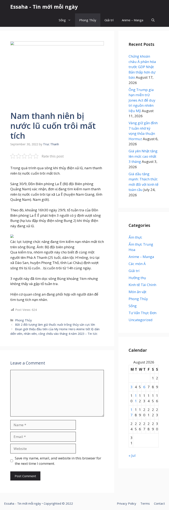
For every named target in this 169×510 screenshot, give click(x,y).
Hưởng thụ (137, 277)
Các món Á (137, 263)
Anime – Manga (132, 20)
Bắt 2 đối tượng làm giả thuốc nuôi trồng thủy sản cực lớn (55, 325)
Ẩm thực (135, 237)
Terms (145, 503)
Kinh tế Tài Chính (142, 284)
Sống (62, 20)
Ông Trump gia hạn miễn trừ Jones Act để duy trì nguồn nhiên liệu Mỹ (142, 100)
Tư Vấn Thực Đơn (142, 312)
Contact (159, 503)
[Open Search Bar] (153, 20)
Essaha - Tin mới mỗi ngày (44, 6)
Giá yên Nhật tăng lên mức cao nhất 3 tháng (143, 156)
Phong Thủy (87, 20)
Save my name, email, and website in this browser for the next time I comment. (58, 461)
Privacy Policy (126, 503)
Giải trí (109, 20)
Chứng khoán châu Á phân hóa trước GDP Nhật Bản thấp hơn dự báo (142, 67)
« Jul (132, 455)
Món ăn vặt (137, 291)
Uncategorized (141, 319)
